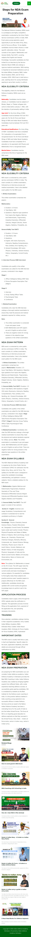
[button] (16, 3)
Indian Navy (5, 842)
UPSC (17, 37)
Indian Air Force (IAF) (7, 868)
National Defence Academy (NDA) (10, 816)
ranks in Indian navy (16, 721)
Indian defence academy (15, 674)
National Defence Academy (14, 767)
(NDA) (16, 791)
